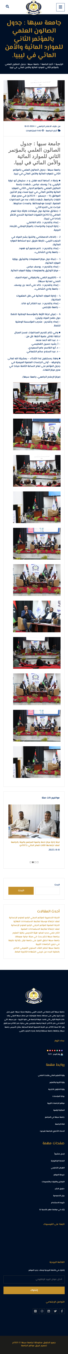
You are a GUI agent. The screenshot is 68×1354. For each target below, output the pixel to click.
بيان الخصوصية (59, 1195)
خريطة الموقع (59, 1174)
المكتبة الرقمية (59, 1110)
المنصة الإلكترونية (58, 1160)
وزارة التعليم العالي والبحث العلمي (51, 1075)
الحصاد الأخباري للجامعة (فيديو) (52, 1131)
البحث (57, 885)
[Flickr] (35, 1311)
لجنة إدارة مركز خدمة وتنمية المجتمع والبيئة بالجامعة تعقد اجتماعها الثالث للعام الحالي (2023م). (35, 844)
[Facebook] (62, 1311)
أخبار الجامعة (52, 131)
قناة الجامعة (60, 1124)
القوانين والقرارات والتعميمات (53, 1181)
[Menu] (60, 7)
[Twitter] (55, 1311)
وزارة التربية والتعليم (57, 1082)
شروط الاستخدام (58, 1202)
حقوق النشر (60, 1188)
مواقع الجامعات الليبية (56, 1103)
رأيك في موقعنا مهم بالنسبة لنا (52, 1209)
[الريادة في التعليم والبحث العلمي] (34, 7)
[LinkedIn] (48, 1311)
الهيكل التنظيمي (58, 1167)
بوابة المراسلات (58, 1096)
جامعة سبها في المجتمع (55, 1117)
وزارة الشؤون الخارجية (56, 1089)
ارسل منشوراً (59, 1154)
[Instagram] (42, 1311)
